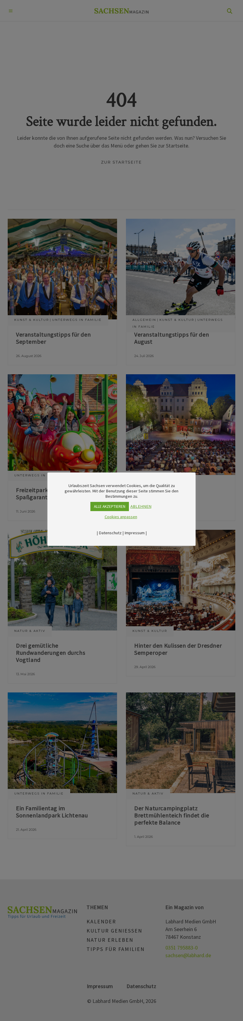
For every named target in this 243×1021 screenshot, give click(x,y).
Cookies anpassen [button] (121, 516)
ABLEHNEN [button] (140, 506)
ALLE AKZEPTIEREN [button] (109, 506)
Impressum (134, 532)
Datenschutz (110, 532)
